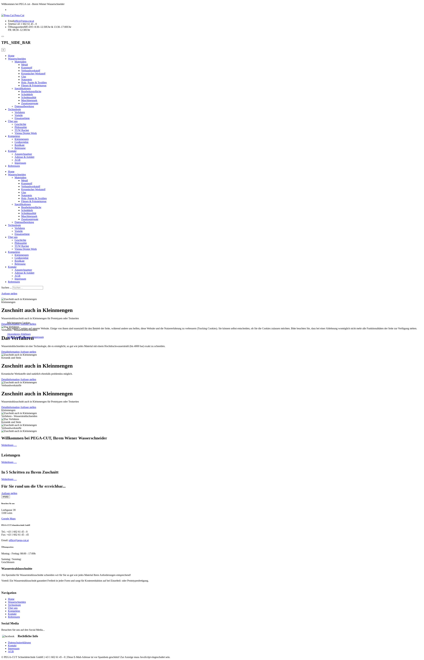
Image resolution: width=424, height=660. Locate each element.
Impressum (38, 337)
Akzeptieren (13, 334)
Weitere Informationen (18, 337)
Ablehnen (25, 334)
